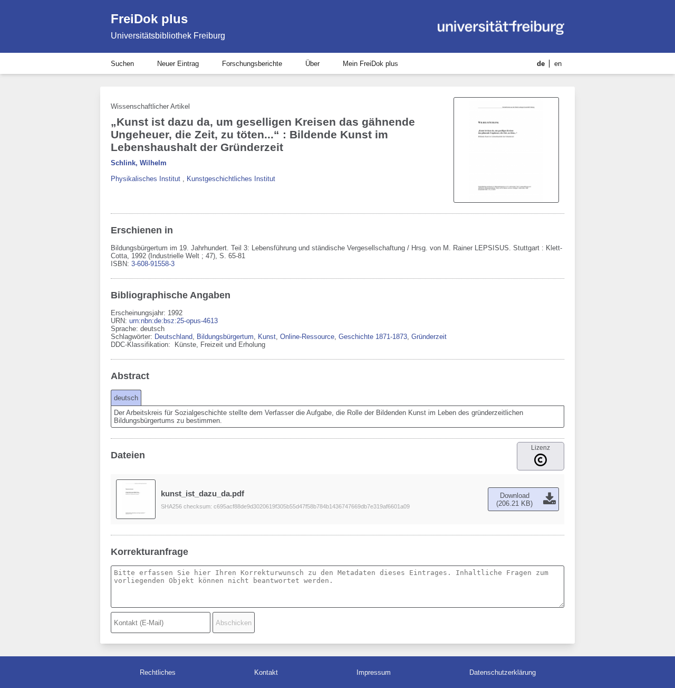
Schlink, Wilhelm (139, 163)
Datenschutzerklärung (502, 672)
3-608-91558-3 (153, 264)
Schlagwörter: (133, 337)
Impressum (373, 672)
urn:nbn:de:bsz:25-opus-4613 (173, 321)
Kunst (267, 337)
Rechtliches (158, 672)
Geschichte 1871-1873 (373, 337)
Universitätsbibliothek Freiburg (168, 35)
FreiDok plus (149, 19)
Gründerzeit (429, 337)
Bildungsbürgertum (225, 337)
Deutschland (173, 337)
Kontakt (266, 672)
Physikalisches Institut (145, 179)
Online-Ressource (307, 337)
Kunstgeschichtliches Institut (231, 179)
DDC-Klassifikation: (141, 344)
